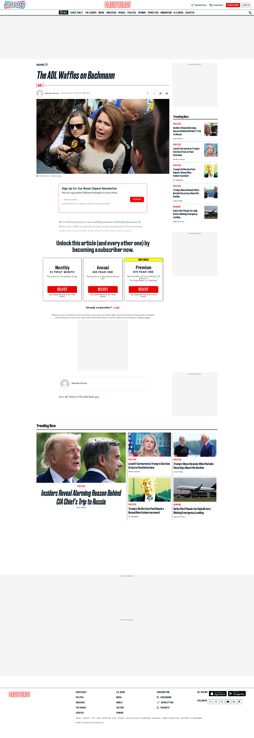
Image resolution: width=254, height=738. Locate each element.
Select (62, 289)
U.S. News (178, 12)
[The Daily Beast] (118, 5)
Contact (86, 718)
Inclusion (156, 718)
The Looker (90, 12)
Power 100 (153, 12)
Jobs (98, 718)
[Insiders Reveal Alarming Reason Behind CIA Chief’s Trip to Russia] (211, 135)
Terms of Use (93, 204)
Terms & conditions (170, 718)
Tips (93, 718)
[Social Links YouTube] (227, 702)
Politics (131, 12)
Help (114, 718)
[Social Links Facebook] (210, 702)
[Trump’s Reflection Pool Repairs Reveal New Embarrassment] (211, 176)
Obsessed (111, 12)
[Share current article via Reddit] (166, 93)
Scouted (189, 12)
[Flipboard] (239, 702)
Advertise (106, 718)
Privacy (121, 718)
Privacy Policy (105, 204)
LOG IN (246, 5)
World (119, 702)
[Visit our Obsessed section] (24, 5)
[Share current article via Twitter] (154, 93)
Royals (121, 12)
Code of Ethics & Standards (138, 718)
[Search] (250, 12)
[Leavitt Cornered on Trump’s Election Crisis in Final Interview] (211, 156)
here (97, 396)
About (78, 718)
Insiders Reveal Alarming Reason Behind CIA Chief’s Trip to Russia (81, 497)
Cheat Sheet (76, 12)
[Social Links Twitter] (216, 702)
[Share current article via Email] (160, 93)
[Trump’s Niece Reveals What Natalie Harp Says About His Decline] (211, 197)
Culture (120, 708)
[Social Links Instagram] (222, 702)
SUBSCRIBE (233, 5)
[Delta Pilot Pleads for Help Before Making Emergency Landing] (211, 218)
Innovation (166, 12)
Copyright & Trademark (191, 718)
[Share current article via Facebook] (147, 93)
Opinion (142, 12)
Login (116, 307)
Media (101, 12)
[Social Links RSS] (233, 702)
